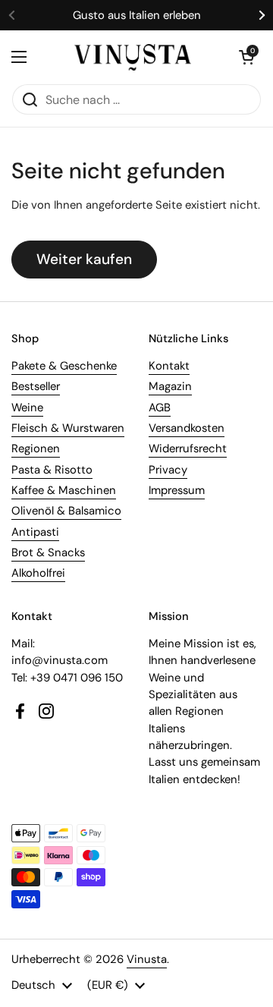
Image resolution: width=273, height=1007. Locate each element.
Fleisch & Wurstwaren (67, 428)
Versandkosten (186, 428)
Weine (27, 407)
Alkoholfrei (38, 573)
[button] (246, 57)
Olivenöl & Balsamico (66, 510)
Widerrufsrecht (188, 448)
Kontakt (169, 365)
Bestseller (35, 386)
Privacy (168, 469)
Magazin (170, 386)
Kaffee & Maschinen (63, 490)
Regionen (35, 448)
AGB (160, 407)
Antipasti (35, 532)
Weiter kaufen (84, 259)
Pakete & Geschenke (64, 365)
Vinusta (147, 959)
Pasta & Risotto (52, 469)
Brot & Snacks (48, 552)
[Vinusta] (132, 57)
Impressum (177, 490)
